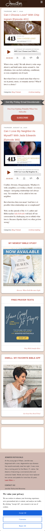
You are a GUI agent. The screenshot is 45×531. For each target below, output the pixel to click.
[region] (22, 510)
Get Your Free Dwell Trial (31, 413)
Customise (22, 519)
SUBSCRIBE (22, 118)
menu (41, 2)
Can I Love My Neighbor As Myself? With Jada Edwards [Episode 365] (20, 135)
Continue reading (35, 92)
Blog (13, 92)
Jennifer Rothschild (14, 3)
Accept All (22, 513)
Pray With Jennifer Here (32, 348)
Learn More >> (10, 480)
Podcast (18, 92)
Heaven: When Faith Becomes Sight (28, 290)
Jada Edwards (19, 213)
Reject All (22, 526)
